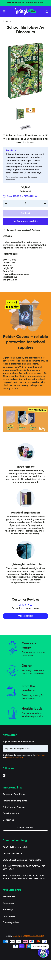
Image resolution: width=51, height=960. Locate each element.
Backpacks (8, 903)
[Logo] (25, 11)
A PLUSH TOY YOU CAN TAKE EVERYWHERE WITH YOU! (24, 867)
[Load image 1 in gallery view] (20, 114)
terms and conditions (14, 757)
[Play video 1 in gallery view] (30, 110)
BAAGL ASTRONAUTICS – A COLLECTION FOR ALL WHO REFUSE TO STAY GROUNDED (24, 877)
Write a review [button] (25, 616)
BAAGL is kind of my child (15, 847)
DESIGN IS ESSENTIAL (13, 854)
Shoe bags (8, 910)
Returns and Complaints (15, 801)
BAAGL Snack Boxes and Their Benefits (22, 860)
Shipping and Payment (14, 807)
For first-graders (11, 922)
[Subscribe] (44, 748)
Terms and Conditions (14, 794)
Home (5, 21)
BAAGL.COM (17, 936)
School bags (9, 897)
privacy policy (40, 755)
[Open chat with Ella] (43, 952)
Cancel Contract (25, 828)
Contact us (8, 820)
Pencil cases (9, 916)
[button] (47, 11)
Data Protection (11, 814)
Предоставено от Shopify (33, 936)
